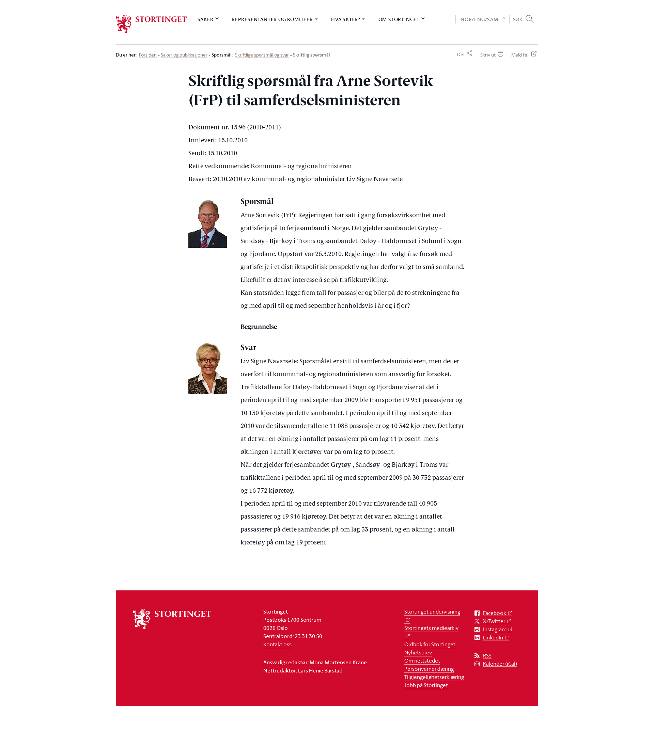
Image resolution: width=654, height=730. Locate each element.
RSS (487, 655)
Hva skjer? (345, 19)
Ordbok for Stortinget (429, 644)
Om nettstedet (422, 660)
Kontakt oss (277, 644)
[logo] (151, 24)
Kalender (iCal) (500, 664)
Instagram (495, 629)
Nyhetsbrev (418, 652)
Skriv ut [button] (488, 54)
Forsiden (148, 55)
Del (461, 54)
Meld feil (520, 54)
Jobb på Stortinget (426, 685)
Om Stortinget (399, 19)
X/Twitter (494, 621)
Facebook (494, 613)
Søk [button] (518, 19)
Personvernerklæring (429, 668)
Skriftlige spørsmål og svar (262, 55)
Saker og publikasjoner (184, 55)
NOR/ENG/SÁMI (480, 19)
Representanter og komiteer (272, 19)
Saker (206, 19)
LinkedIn (493, 637)
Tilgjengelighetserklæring (434, 677)
